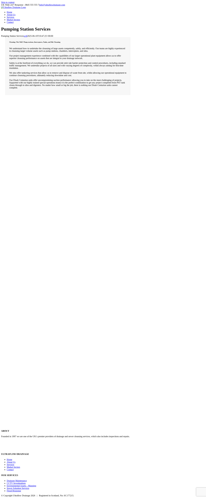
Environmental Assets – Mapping (21, 486)
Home (9, 459)
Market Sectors (13, 467)
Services (10, 464)
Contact (10, 469)
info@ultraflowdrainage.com (52, 5)
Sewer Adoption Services (18, 488)
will (25, 36)
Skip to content (7, 2)
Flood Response (14, 491)
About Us (11, 462)
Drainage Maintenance (17, 480)
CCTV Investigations (16, 483)
